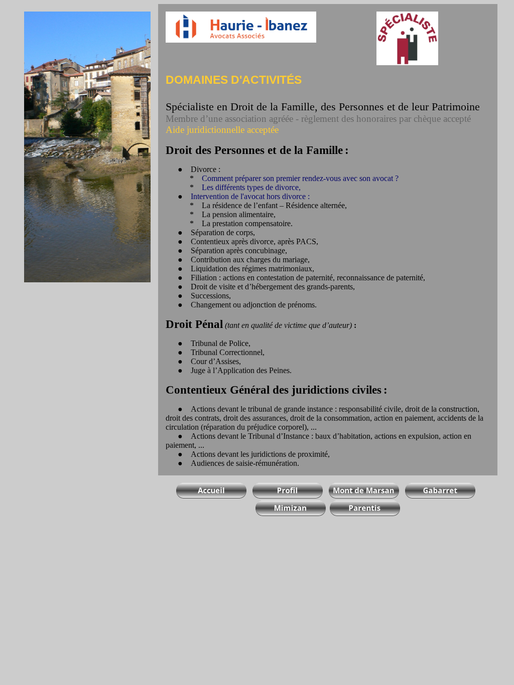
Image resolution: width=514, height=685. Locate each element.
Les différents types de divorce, (251, 187)
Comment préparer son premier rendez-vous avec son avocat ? (300, 178)
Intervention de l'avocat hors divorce (248, 196)
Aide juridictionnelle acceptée (222, 129)
